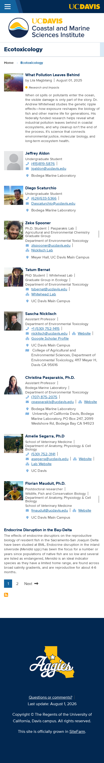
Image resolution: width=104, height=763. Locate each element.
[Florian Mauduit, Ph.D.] (13, 490)
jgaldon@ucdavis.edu (48, 168)
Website (84, 333)
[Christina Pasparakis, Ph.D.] (13, 384)
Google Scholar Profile (50, 338)
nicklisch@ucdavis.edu (49, 333)
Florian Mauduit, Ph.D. (45, 483)
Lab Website (41, 463)
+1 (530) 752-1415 (45, 328)
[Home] (49, 27)
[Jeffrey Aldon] (13, 160)
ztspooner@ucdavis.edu (50, 245)
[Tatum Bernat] (13, 276)
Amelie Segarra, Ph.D (44, 436)
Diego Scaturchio (40, 188)
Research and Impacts (44, 87)
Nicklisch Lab (42, 250)
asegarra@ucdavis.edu (49, 458)
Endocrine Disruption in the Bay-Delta (38, 530)
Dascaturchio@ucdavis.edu (53, 203)
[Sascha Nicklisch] (13, 320)
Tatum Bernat (37, 270)
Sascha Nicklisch (40, 314)
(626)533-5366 (44, 198)
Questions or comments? (50, 697)
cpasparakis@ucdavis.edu (52, 401)
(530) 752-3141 (43, 454)
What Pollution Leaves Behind (52, 75)
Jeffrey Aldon (37, 153)
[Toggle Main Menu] (7, 6)
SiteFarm (77, 731)
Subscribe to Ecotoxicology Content (6, 595)
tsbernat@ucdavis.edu (49, 289)
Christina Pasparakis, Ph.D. (50, 377)
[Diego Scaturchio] (13, 195)
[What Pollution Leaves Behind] (13, 81)
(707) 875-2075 (44, 396)
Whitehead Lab (43, 294)
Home (9, 62)
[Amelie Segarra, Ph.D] (13, 442)
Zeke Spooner (38, 223)
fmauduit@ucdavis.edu (49, 510)
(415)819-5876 (43, 163)
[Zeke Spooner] (13, 229)
